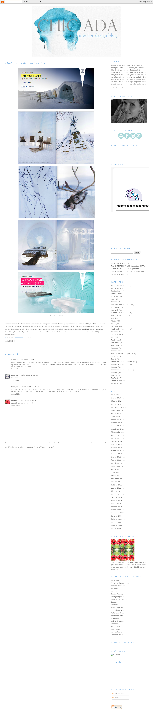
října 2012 (116, 435)
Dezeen (114, 602)
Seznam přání (117, 351)
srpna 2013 (116, 420)
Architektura (117, 288)
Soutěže (114, 356)
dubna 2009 (116, 522)
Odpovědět (15, 369)
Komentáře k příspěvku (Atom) (40, 447)
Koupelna (115, 307)
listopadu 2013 (118, 410)
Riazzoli (115, 624)
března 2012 (116, 454)
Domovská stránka (56, 443)
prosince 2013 (117, 407)
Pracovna (115, 345)
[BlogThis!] (9, 341)
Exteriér (115, 299)
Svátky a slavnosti (119, 364)
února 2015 (116, 398)
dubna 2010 (116, 504)
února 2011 (116, 494)
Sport (113, 359)
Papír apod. (116, 340)
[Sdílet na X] (11, 341)
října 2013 (116, 413)
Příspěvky (118, 694)
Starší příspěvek (98, 443)
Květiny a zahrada (119, 313)
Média (113, 321)
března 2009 (116, 525)
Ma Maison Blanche (119, 610)
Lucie (13, 360)
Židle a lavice (118, 383)
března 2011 (116, 491)
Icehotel (60, 316)
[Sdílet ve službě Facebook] (13, 341)
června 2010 (116, 497)
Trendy (114, 375)
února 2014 (116, 404)
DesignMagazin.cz (118, 597)
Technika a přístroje (120, 370)
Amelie (14, 400)
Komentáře (118, 698)
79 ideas (115, 580)
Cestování (29, 338)
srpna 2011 (116, 476)
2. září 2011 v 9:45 (26, 360)
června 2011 (116, 482)
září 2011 (115, 473)
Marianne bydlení (118, 616)
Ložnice (114, 318)
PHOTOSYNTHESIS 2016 (120, 263)
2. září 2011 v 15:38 (28, 375)
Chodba (114, 302)
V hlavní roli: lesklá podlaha (125, 269)
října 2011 (116, 469)
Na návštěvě (116, 326)
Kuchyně (114, 310)
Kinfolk (114, 605)
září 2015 (115, 395)
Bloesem (114, 588)
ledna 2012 (116, 460)
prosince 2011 (117, 463)
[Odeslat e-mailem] (6, 341)
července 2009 (117, 513)
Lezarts (14, 375)
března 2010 (116, 507)
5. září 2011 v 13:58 (29, 387)
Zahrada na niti (118, 635)
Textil (114, 373)
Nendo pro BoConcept (120, 274)
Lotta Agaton (117, 608)
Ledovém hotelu (32, 332)
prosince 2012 (117, 429)
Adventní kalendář (119, 286)
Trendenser (116, 629)
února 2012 (116, 457)
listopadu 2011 (118, 466)
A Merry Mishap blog (120, 583)
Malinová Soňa (117, 613)
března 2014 (116, 401)
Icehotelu (99, 329)
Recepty (114, 348)
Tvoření (114, 378)
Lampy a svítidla (118, 315)
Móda (113, 324)
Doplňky (114, 296)
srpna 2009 (116, 510)
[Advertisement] (123, 230)
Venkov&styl (116, 632)
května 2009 (116, 519)
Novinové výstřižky (119, 329)
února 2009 (116, 528)
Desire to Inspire (119, 599)
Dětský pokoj (117, 294)
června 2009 (116, 516)
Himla (54, 316)
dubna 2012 (116, 451)
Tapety (114, 367)
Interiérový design (119, 305)
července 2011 (117, 479)
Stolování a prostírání (121, 362)
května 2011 (116, 485)
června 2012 (116, 445)
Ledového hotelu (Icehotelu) (87, 323)
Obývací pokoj (117, 334)
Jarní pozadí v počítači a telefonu (127, 271)
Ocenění (114, 337)
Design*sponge (117, 594)
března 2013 (116, 423)
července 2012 (117, 441)
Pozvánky (115, 343)
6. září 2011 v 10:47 (27, 400)
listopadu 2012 (118, 432)
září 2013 (115, 417)
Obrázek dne (116, 332)
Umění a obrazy (118, 381)
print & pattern (118, 621)
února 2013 (116, 426)
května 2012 (116, 448)
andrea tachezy (118, 586)
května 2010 (116, 500)
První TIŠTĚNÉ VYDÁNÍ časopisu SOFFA (128, 266)
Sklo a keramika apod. (121, 354)
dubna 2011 (116, 488)
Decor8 (114, 591)
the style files (118, 627)
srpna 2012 (116, 438)
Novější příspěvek (13, 443)
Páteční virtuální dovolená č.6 (25, 63)
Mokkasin (115, 618)
